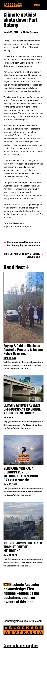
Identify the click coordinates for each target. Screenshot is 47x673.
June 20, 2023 (10, 484)
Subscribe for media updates (21, 646)
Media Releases (30, 32)
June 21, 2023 (10, 417)
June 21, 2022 (10, 358)
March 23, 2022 (11, 32)
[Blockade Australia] (13, 5)
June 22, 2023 (10, 555)
